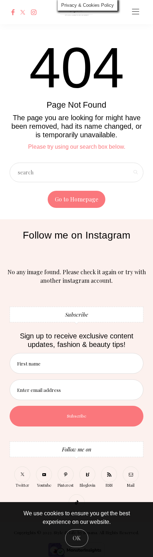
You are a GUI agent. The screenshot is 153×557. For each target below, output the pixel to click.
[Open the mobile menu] (135, 12)
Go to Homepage (76, 199)
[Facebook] (13, 12)
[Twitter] (22, 12)
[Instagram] (33, 12)
